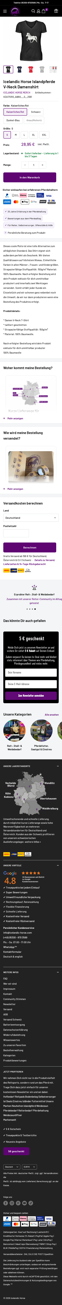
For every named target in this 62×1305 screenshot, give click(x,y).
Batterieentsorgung (14, 1024)
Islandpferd (30, 1105)
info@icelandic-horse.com (17, 932)
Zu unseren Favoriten (14, 1045)
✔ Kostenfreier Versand (16, 916)
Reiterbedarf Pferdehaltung (33, 1110)
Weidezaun (42, 1105)
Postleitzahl (9, 526)
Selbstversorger (47, 1096)
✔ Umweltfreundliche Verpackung (21, 897)
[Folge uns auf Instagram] (12, 1203)
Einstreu (17, 1101)
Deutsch (9, 1166)
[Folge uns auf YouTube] (24, 1203)
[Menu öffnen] (5, 11)
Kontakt (7, 993)
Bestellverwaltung (13, 1050)
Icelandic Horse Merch (16, 92)
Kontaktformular (12, 951)
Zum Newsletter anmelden (31, 695)
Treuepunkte (13, 1135)
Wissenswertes (11, 1039)
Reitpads (20, 1096)
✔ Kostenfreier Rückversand (18, 921)
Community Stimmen (14, 998)
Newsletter (9, 1004)
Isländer (26, 1101)
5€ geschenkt (16, 1151)
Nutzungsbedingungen (42, 1280)
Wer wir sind (10, 983)
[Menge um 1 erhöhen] (42, 165)
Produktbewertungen (14, 1060)
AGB (5, 1014)
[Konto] (38, 11)
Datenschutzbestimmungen (16, 1280)
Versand (7, 1009)
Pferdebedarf (10, 1110)
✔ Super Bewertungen (15, 892)
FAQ (5, 978)
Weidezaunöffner (12, 1115)
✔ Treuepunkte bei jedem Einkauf (21, 887)
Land (6, 510)
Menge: (7, 164)
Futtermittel (38, 1101)
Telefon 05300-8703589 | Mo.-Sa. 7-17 (31, 2)
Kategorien (9, 1055)
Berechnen (29, 547)
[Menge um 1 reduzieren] (24, 165)
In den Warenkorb (30, 177)
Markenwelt (9, 1119)
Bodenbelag (31, 1096)
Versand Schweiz (12, 1019)
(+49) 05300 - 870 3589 (15, 937)
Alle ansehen (52, 714)
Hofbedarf (9, 1096)
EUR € (27, 1166)
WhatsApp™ (10, 946)
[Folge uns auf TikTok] (30, 1203)
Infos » (37, 841)
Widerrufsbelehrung (14, 1034)
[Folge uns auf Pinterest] (18, 1203)
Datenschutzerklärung (15, 1029)
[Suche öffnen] (33, 11)
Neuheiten (17, 1105)
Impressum (9, 988)
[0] (44, 11)
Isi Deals (7, 1101)
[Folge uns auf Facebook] (5, 1203)
